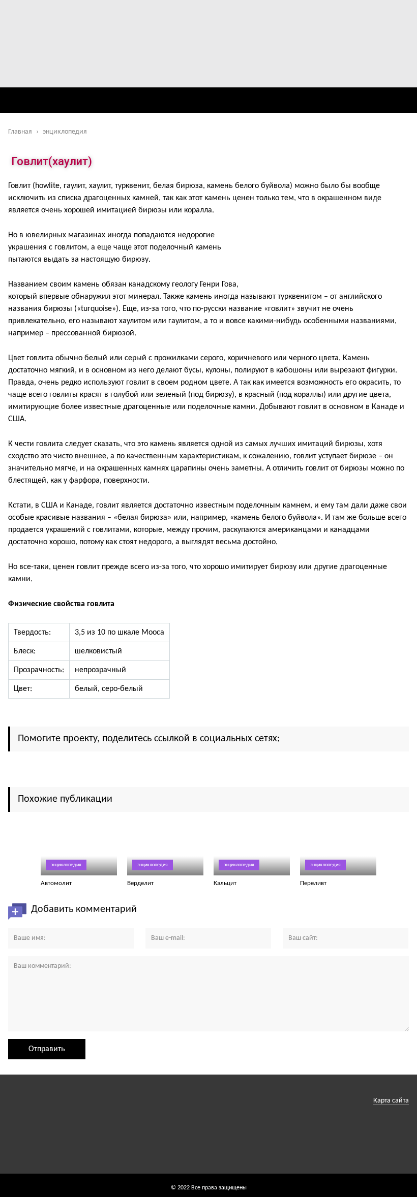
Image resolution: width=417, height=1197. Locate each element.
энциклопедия (66, 865)
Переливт (313, 883)
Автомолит (56, 883)
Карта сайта (391, 1101)
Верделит (140, 883)
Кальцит (225, 883)
